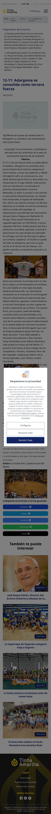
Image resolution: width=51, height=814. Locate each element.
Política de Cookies (28, 413)
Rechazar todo (25, 432)
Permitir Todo (25, 440)
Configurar (25, 425)
